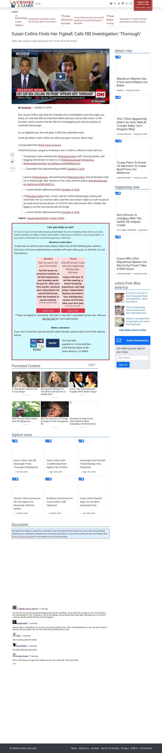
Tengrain (26, 107)
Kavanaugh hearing (38, 218)
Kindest (37, 349)
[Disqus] (60, 634)
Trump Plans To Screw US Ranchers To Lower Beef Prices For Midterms (132, 167)
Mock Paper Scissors (49, 145)
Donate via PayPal (52, 343)
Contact (95, 748)
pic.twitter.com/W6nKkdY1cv (38, 184)
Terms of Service (25, 536)
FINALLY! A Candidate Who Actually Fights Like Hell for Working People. (138, 321)
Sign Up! (123, 364)
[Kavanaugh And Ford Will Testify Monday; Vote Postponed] (93, 448)
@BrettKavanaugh (71, 159)
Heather (120, 90)
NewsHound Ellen (124, 177)
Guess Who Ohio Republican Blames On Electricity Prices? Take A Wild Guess (132, 263)
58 (80, 479)
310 (12, 168)
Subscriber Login (143, 7)
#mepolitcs (88, 159)
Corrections (145, 748)
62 (117, 193)
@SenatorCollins (67, 156)
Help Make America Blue (132, 330)
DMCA (134, 748)
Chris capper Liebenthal (126, 230)
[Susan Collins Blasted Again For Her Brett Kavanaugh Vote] (93, 486)
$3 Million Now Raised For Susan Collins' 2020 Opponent (60, 502)
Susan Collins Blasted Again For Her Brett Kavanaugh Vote (91, 502)
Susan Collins (57, 218)
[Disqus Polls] (60, 571)
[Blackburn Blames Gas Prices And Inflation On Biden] (132, 65)
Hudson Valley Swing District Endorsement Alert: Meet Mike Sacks (136, 310)
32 (14, 441)
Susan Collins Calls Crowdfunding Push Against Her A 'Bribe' (57, 464)
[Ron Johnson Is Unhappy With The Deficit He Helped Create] (132, 201)
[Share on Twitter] (12, 161)
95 (80, 441)
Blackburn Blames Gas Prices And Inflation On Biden (132, 82)
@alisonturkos (40, 177)
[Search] (131, 3)
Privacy (125, 748)
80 (117, 97)
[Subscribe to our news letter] (127, 3)
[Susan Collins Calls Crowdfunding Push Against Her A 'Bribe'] (60, 448)
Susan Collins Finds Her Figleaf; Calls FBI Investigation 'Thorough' (76, 34)
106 (117, 141)
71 (117, 57)
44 (117, 237)
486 (14, 479)
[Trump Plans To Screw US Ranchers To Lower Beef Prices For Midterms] (132, 149)
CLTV (37, 3)
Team (74, 748)
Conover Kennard (124, 134)
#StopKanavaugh (97, 180)
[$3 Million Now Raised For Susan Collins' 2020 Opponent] (60, 486)
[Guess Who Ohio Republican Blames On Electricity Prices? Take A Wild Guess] (132, 245)
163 (47, 441)
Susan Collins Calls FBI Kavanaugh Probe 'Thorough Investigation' (26, 464)
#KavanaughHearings (35, 163)
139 (47, 479)
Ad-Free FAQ (48, 318)
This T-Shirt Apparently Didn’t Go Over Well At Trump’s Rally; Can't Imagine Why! (132, 124)
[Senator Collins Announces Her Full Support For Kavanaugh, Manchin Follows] (27, 486)
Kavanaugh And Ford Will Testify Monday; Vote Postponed (92, 464)
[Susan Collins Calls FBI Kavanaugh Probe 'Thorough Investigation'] (27, 448)
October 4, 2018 (75, 168)
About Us (84, 748)
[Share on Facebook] (12, 154)
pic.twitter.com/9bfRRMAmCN (64, 163)
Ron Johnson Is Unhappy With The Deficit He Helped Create (129, 220)
